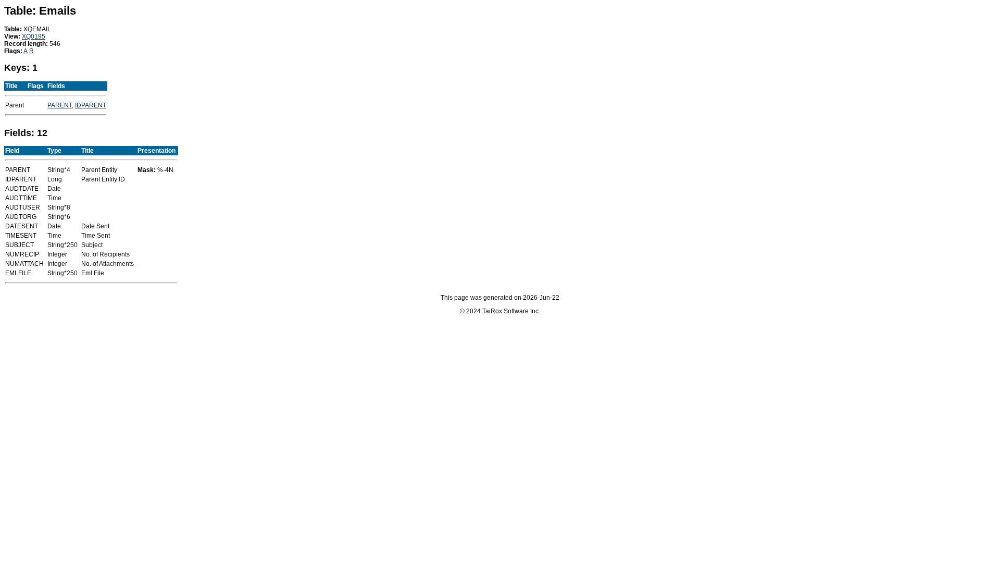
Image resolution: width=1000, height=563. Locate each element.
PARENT (59, 105)
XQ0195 (33, 36)
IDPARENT (90, 105)
